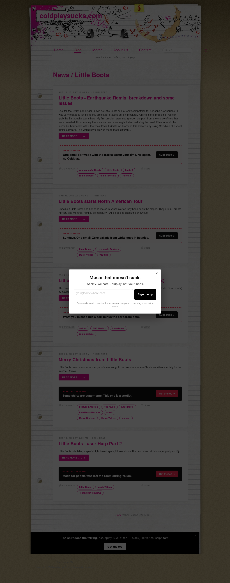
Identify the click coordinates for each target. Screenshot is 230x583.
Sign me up (145, 294)
